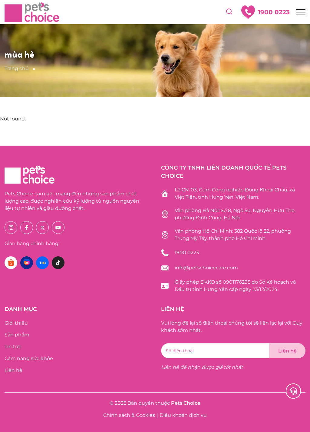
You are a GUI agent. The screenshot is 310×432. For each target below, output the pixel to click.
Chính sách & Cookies (129, 415)
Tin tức (13, 346)
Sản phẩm (17, 335)
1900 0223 (187, 252)
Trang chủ (17, 68)
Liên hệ (13, 370)
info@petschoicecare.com (206, 268)
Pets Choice (185, 403)
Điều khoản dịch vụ (183, 415)
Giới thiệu (16, 323)
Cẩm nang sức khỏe (29, 358)
